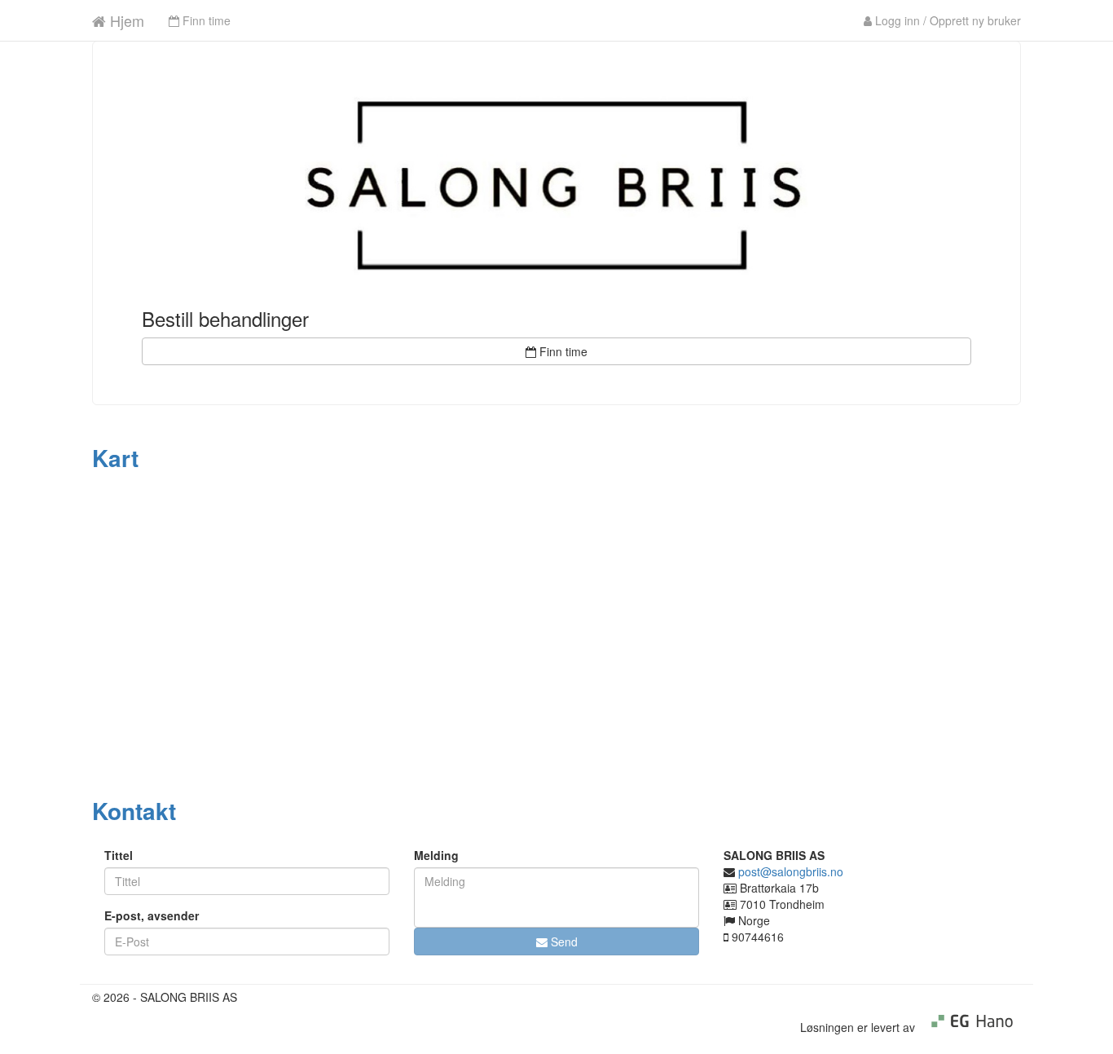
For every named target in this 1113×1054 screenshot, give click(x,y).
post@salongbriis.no (790, 871)
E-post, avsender (151, 915)
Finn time (205, 20)
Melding (436, 855)
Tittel (118, 855)
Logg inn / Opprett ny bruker (946, 20)
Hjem (125, 20)
